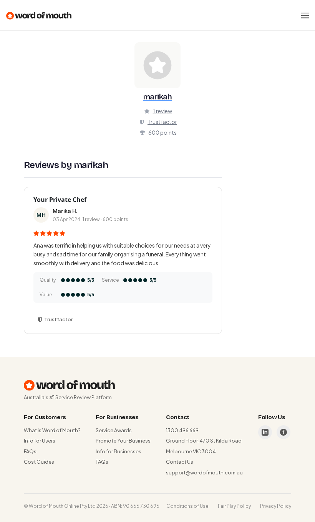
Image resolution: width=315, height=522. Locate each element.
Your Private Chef (59, 199)
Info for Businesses (118, 451)
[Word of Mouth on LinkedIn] (265, 432)
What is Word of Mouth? (52, 430)
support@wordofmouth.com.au (204, 472)
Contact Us (179, 462)
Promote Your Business (123, 441)
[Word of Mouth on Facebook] (283, 432)
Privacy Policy (275, 506)
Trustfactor (162, 121)
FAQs (30, 451)
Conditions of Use (187, 506)
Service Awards (114, 430)
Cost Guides (39, 462)
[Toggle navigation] (305, 15)
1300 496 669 (182, 430)
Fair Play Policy (234, 506)
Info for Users (39, 441)
